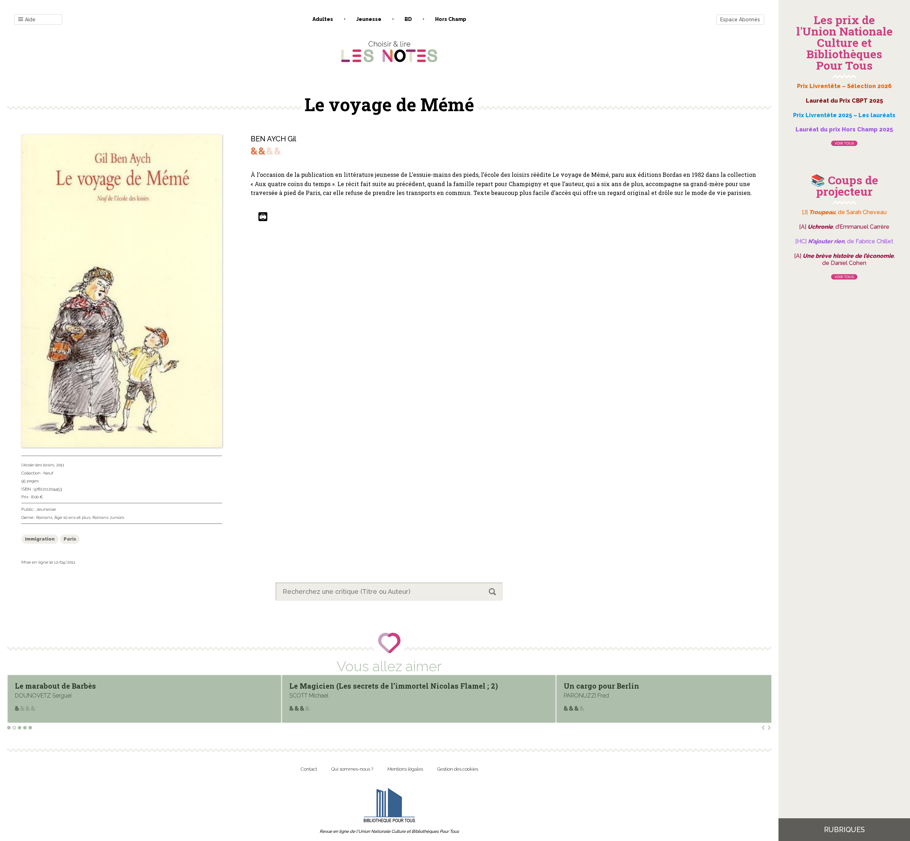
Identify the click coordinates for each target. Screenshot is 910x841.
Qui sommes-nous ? (352, 769)
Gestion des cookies (457, 769)
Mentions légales (405, 769)
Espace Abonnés (740, 19)
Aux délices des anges (604, 685)
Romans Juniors (108, 517)
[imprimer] (262, 217)
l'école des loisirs (37, 464)
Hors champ (450, 19)
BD (408, 19)
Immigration (40, 539)
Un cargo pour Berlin (327, 685)
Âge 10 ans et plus (72, 517)
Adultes (322, 19)
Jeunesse (368, 19)
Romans (44, 517)
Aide (30, 19)
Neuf (48, 473)
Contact (309, 769)
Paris (70, 539)
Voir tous (844, 143)
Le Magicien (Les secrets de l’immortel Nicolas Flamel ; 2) (119, 685)
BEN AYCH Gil (273, 139)
